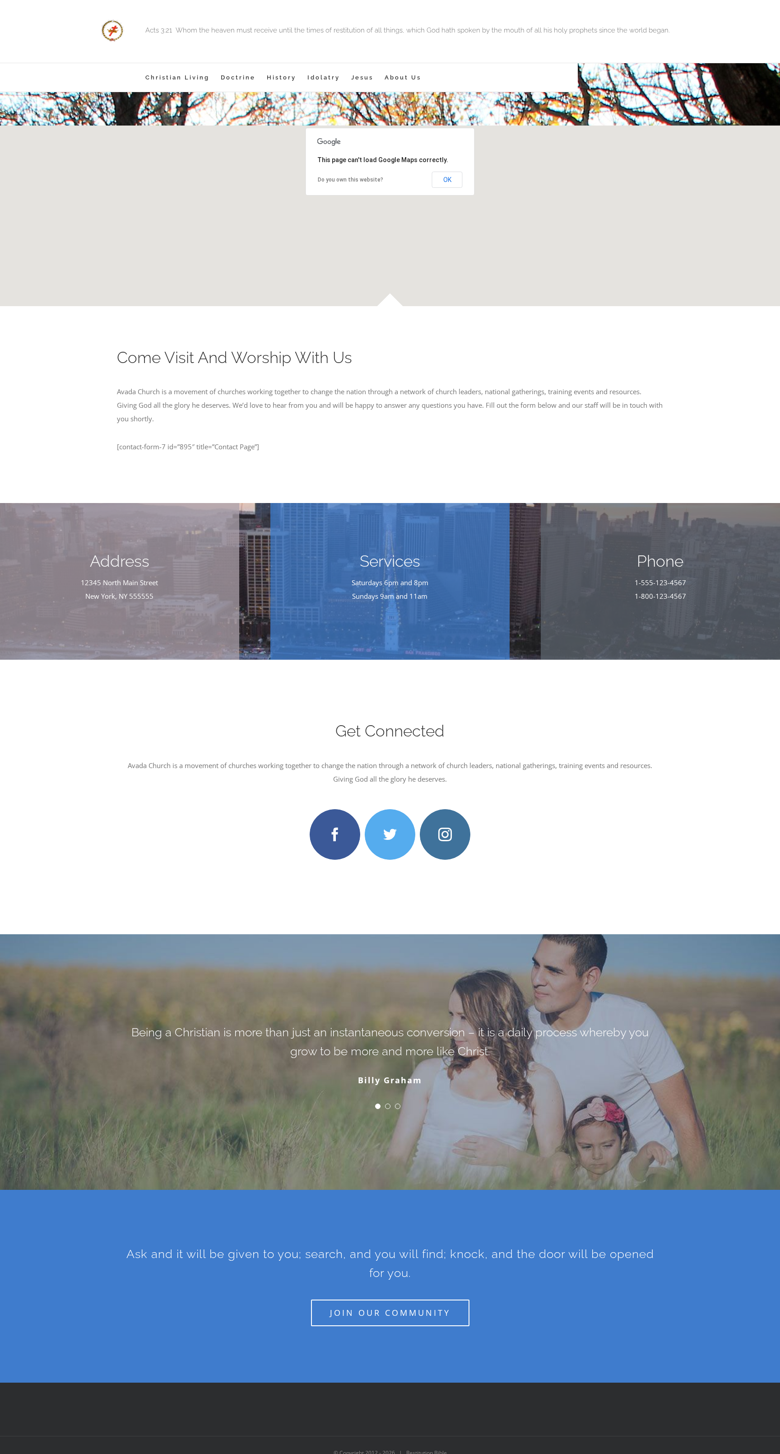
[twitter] (390, 834)
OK (447, 179)
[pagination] (378, 1106)
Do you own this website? (350, 180)
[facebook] (335, 834)
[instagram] (445, 834)
